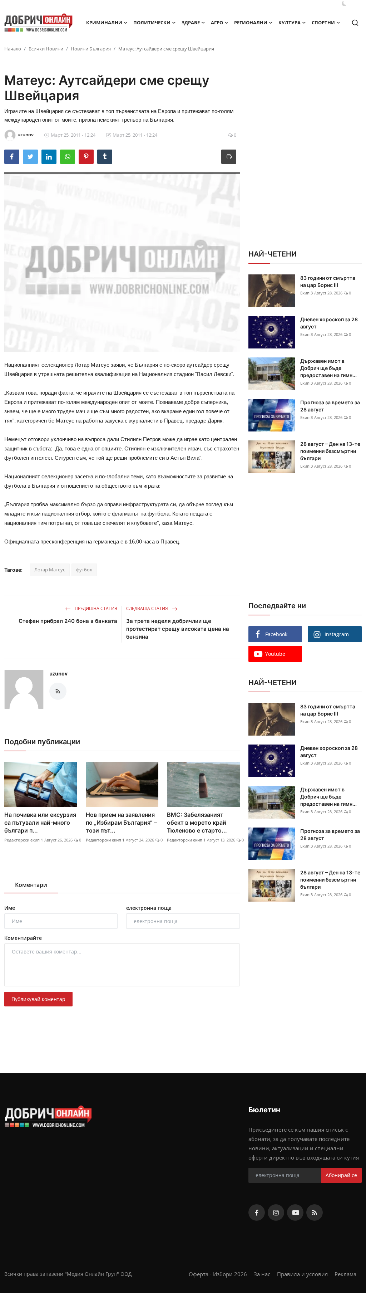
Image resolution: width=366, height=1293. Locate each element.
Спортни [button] (323, 22)
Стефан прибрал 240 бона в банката (68, 621)
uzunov (58, 673)
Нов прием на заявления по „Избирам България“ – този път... (121, 822)
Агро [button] (217, 22)
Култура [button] (289, 22)
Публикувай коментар (38, 999)
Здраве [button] (191, 22)
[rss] (314, 1212)
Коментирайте (23, 938)
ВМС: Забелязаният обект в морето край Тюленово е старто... (197, 822)
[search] (355, 22)
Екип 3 (306, 293)
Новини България (91, 48)
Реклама (345, 1274)
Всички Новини (46, 48)
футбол (84, 569)
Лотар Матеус (49, 569)
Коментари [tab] (31, 885)
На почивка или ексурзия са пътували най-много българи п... (40, 822)
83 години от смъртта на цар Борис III (327, 281)
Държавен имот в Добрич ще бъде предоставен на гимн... (328, 368)
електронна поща (149, 907)
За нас (262, 1274)
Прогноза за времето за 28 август (330, 406)
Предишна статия (95, 608)
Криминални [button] (104, 22)
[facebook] (256, 1212)
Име (9, 907)
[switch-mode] (344, 3)
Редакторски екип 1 (23, 840)
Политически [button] (151, 22)
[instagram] (276, 1212)
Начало (12, 48)
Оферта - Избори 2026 (218, 1274)
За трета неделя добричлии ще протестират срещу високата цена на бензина (177, 629)
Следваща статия (147, 608)
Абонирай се (341, 1175)
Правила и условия (302, 1274)
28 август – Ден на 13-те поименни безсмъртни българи (330, 451)
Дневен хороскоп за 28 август (329, 323)
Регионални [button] (250, 22)
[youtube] (295, 1212)
